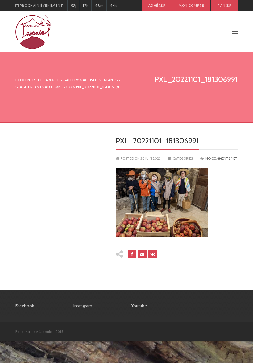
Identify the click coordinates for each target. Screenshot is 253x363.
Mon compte (191, 5)
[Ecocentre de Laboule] (115, 32)
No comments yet (221, 158)
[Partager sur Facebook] (132, 254)
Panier (224, 5)
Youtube (139, 306)
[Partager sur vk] (152, 254)
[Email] (142, 254)
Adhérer (156, 5)
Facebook (24, 306)
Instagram (82, 306)
